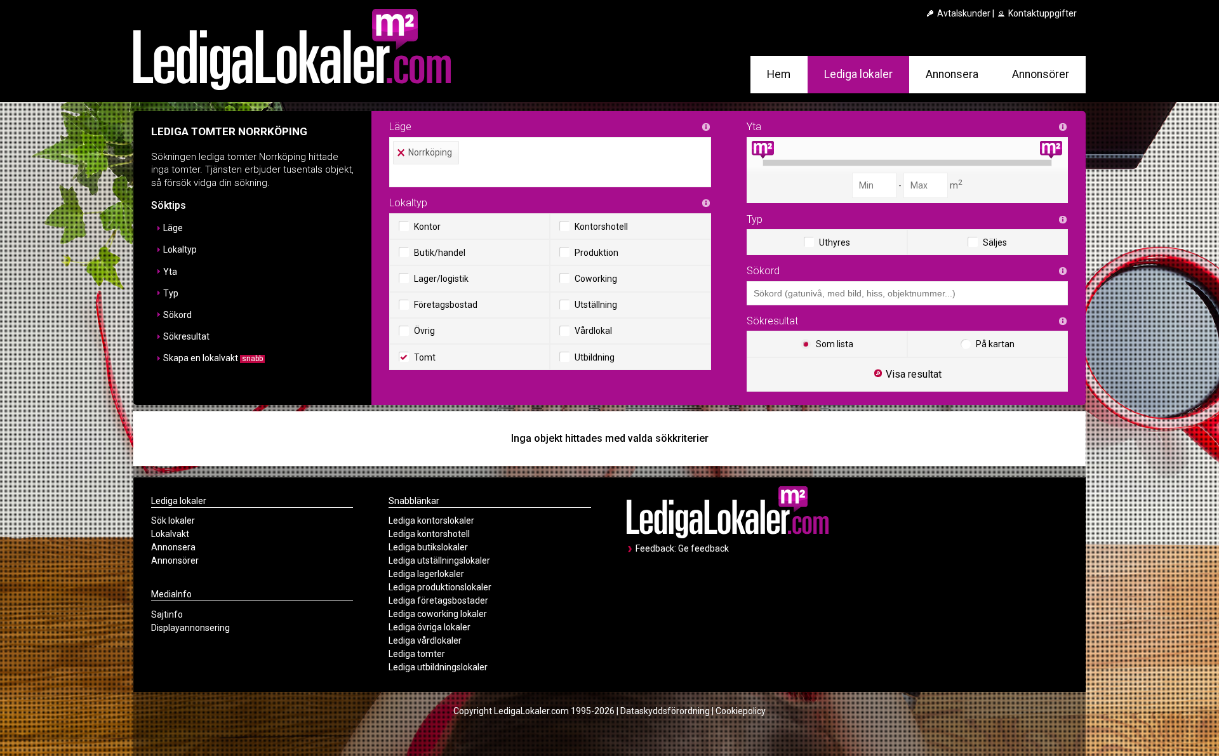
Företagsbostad (445, 305)
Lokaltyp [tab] (180, 249)
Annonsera (952, 74)
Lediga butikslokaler (428, 547)
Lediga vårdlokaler (425, 640)
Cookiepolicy (741, 711)
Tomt (425, 357)
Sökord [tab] (177, 315)
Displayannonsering (190, 628)
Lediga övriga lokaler (429, 627)
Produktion (596, 253)
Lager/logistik (441, 279)
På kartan (995, 344)
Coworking (596, 279)
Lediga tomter (417, 654)
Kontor (427, 227)
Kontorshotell (601, 227)
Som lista (834, 344)
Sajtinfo (167, 614)
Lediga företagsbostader (438, 600)
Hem (778, 74)
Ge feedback (703, 548)
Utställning (596, 305)
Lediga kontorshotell (429, 534)
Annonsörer (1040, 74)
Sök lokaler (173, 520)
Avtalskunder (962, 13)
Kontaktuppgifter (1041, 13)
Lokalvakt (170, 534)
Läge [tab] (173, 228)
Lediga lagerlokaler (426, 574)
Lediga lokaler (858, 74)
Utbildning (595, 357)
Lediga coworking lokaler (438, 614)
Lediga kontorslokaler (431, 520)
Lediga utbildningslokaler (438, 667)
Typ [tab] (170, 293)
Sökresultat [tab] (186, 336)
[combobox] (550, 162)
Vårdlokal (593, 331)
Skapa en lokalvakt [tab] (213, 358)
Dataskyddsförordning (665, 711)
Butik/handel (439, 253)
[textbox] (553, 176)
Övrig (424, 331)
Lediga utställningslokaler (439, 560)
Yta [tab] (170, 272)
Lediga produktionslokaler (440, 587)
